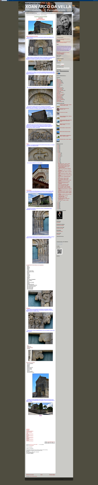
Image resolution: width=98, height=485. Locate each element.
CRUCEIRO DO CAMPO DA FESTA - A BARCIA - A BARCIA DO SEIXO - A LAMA (65, 105)
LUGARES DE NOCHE (59, 92)
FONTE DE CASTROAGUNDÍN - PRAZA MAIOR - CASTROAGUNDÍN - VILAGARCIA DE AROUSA (66, 121)
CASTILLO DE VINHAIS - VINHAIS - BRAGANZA (64, 186)
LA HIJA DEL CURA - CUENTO (63, 112)
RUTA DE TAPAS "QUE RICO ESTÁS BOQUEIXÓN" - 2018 (64, 108)
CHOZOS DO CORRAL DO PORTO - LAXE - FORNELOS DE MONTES (63, 167)
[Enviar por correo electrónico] (40, 444)
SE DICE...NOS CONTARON (60, 99)
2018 (58, 202)
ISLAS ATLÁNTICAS (59, 89)
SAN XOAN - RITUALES (60, 98)
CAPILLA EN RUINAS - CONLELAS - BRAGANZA (64, 187)
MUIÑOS (58, 93)
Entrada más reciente (30, 474)
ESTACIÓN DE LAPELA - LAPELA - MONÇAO (65, 139)
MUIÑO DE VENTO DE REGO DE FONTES (65, 131)
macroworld (54, 479)
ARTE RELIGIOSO (31, 445)
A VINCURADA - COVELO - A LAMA (62, 197)
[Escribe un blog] (41, 444)
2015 (58, 205)
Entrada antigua (52, 474)
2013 (58, 207)
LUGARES (58, 91)
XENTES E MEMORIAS (59, 101)
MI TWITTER (58, 234)
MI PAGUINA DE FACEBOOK (60, 225)
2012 (58, 208)
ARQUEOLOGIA (59, 80)
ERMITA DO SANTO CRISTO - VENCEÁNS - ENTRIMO (65, 191)
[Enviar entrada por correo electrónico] (39, 444)
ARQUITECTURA (59, 81)
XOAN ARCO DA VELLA (34, 4)
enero (59, 201)
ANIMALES (58, 79)
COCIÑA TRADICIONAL (60, 83)
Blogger (62, 479)
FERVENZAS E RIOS (59, 87)
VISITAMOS (58, 100)
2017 (58, 203)
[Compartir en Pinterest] (43, 444)
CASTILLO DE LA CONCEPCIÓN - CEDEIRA (63, 184)
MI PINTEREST (58, 222)
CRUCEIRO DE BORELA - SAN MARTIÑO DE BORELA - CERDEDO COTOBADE (65, 135)
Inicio (41, 474)
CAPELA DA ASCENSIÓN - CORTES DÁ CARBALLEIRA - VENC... (63, 196)
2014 (58, 206)
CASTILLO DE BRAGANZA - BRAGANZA (63, 185)
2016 (58, 204)
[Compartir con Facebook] (42, 444)
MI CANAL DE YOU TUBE (60, 228)
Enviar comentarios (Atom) (33, 476)
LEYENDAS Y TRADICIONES (60, 90)
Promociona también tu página (59, 244)
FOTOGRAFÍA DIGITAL (60, 88)
